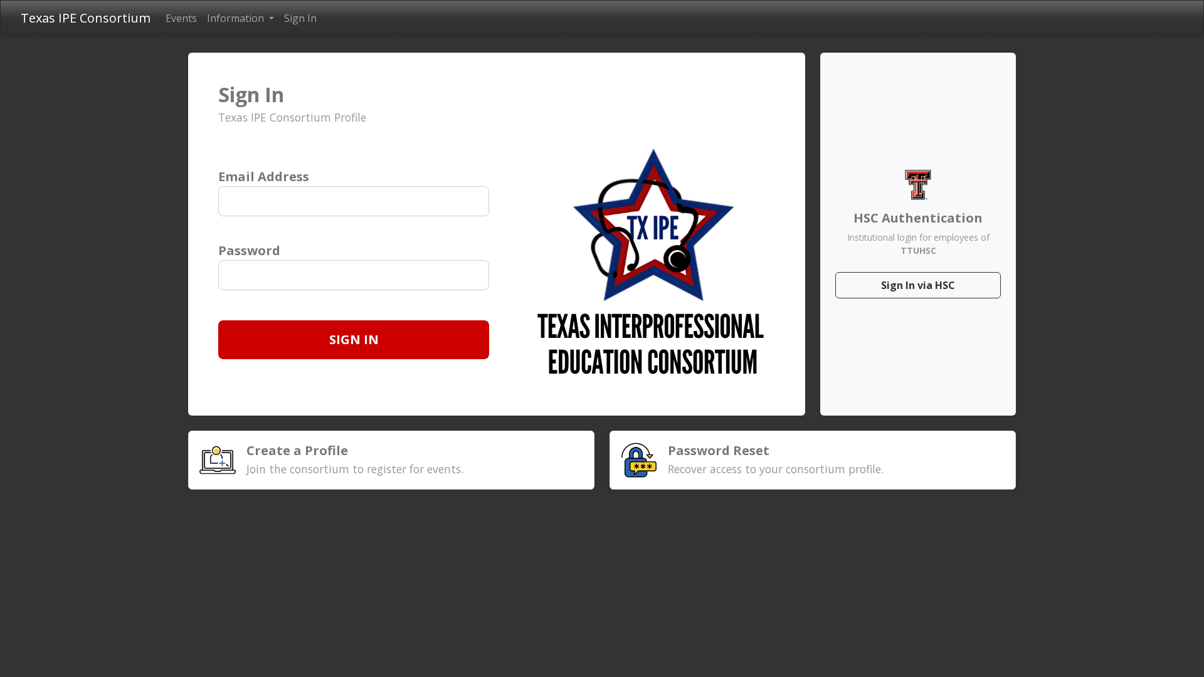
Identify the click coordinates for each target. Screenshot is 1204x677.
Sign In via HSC (918, 285)
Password (249, 250)
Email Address (263, 176)
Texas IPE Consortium (85, 17)
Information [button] (237, 18)
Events (181, 18)
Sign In (300, 18)
